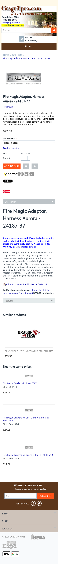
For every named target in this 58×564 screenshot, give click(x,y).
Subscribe (45, 496)
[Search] (54, 30)
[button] (18, 174)
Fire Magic (8, 106)
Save (8, 191)
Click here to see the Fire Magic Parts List (26, 284)
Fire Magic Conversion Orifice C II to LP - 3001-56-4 (28, 455)
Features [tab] (9, 300)
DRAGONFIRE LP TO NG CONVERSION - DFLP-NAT (29, 351)
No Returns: (9, 138)
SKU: (5, 153)
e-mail (18, 246)
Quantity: (7, 158)
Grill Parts (17, 54)
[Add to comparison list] (35, 166)
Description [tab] (10, 201)
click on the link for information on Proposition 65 (26, 291)
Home (6, 54)
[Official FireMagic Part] (24, 78)
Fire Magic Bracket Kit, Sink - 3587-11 (21, 383)
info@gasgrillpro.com (10, 22)
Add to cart (11, 166)
